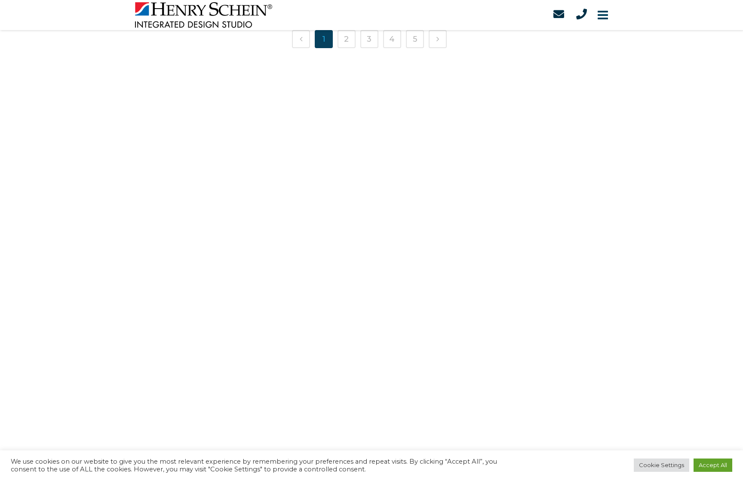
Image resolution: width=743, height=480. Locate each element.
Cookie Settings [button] (661, 465)
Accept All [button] (713, 465)
